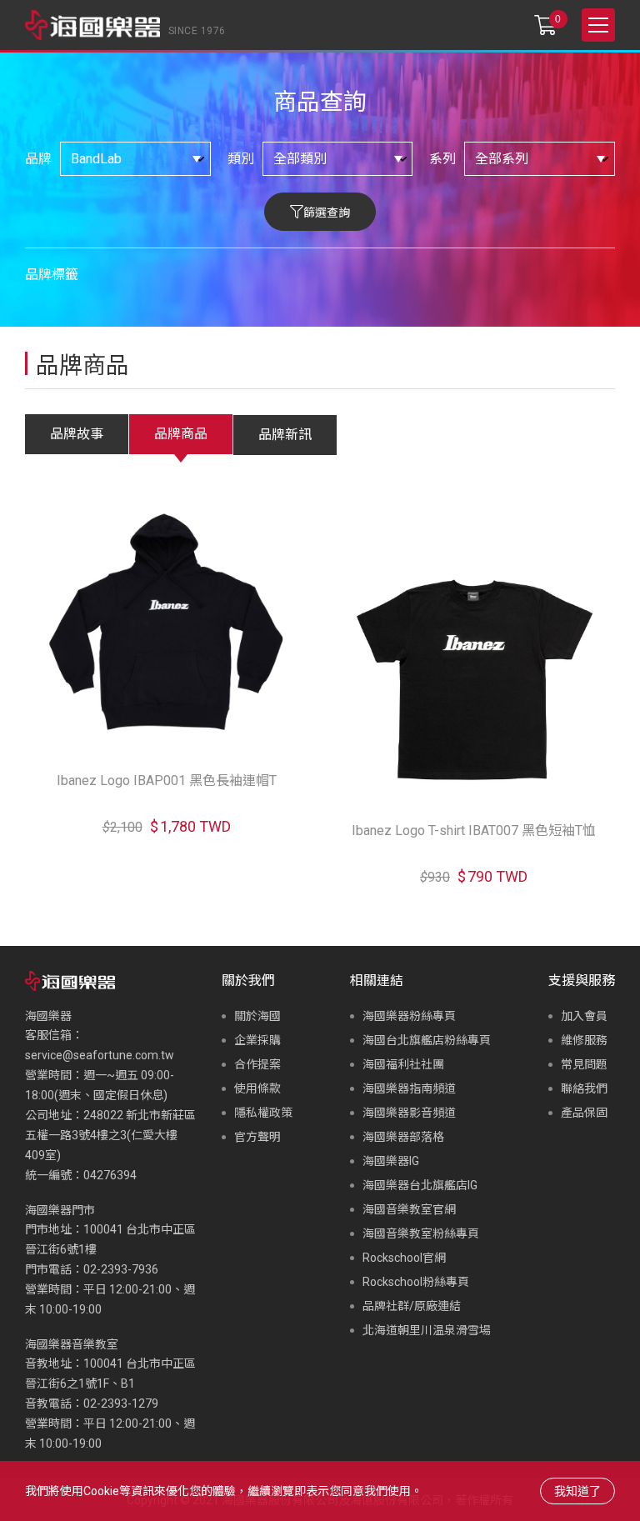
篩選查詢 (326, 212)
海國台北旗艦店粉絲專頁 (426, 1040)
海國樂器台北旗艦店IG (420, 1185)
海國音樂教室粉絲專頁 (420, 1233)
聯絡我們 (584, 1088)
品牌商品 (181, 434)
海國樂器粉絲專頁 (409, 1016)
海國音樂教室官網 (409, 1209)
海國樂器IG (390, 1161)
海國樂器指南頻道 (409, 1088)
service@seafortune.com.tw (99, 1055)
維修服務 (584, 1040)
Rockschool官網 (404, 1257)
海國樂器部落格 (403, 1136)
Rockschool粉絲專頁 (415, 1281)
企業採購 (257, 1040)
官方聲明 (257, 1136)
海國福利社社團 (403, 1064)
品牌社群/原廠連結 (411, 1306)
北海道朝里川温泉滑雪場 (426, 1330)
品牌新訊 (285, 435)
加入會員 (584, 1016)
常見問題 (584, 1064)
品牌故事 (76, 434)
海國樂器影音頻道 (409, 1112)
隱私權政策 (263, 1112)
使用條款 (257, 1088)
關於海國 (257, 1016)
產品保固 (584, 1112)
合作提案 (257, 1064)
